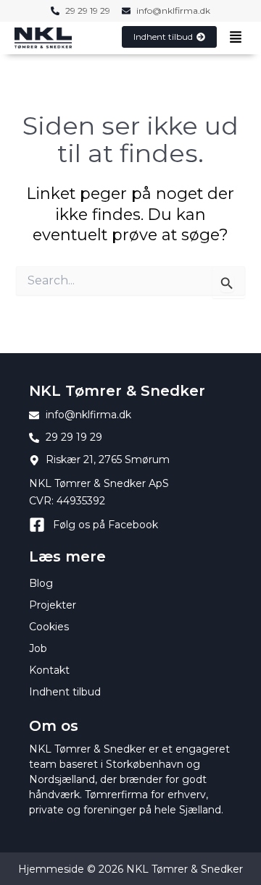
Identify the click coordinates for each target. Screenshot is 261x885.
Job (38, 648)
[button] (235, 38)
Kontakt (49, 670)
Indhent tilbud (65, 691)
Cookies (49, 626)
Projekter (52, 604)
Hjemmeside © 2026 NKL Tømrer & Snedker (130, 869)
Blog (41, 583)
